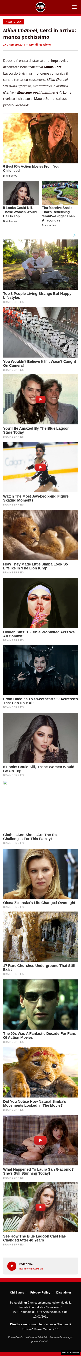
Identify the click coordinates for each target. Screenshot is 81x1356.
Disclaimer (63, 1292)
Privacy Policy (40, 1292)
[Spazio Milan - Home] (40, 7)
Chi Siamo (17, 1292)
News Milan (14, 21)
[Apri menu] (74, 7)
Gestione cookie (70, 1352)
